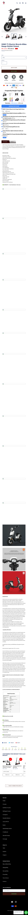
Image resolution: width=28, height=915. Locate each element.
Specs (2, 55)
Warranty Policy (5, 871)
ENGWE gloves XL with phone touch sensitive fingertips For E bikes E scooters (14, 117)
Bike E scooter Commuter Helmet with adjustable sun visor (14, 124)
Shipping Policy (5, 867)
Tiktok (4, 848)
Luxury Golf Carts (6, 821)
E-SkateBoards (5, 832)
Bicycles (4, 825)
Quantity (2, 60)
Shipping (3, 50)
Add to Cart (7, 774)
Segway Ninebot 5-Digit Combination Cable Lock (13, 131)
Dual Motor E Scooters (7, 807)
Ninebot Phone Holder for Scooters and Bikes (14, 113)
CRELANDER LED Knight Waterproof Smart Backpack (14, 120)
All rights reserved (18, 910)
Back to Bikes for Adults (15, 785)
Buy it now (14, 71)
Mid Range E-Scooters (7, 811)
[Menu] (25, 3)
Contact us (4, 881)
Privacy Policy (5, 874)
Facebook (4, 851)
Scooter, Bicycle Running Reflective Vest (11, 126)
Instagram (4, 855)
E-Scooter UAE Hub (12, 910)
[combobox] (7, 771)
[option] (8, 36)
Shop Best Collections (6, 818)
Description (5, 141)
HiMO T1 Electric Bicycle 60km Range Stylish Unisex (13, 109)
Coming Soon (5, 814)
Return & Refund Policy (7, 864)
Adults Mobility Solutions (7, 828)
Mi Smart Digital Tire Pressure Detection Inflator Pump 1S (14, 135)
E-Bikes (4, 800)
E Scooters (4, 804)
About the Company (6, 835)
